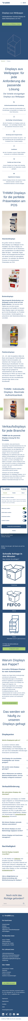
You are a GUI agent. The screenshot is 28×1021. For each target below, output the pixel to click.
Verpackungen (6, 924)
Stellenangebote (6, 941)
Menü (24, 2)
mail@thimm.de (15, 994)
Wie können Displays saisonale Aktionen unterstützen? (11, 823)
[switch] (25, 512)
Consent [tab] (5, 492)
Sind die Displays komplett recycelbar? (10, 853)
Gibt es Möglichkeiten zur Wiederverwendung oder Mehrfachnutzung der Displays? (12, 878)
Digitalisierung (5, 927)
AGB (3, 1007)
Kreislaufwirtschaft (7, 870)
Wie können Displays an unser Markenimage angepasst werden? (12, 829)
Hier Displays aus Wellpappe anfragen (11, 24)
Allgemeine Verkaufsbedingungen (11, 929)
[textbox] (14, 600)
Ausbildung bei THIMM (8, 945)
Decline (14, 530)
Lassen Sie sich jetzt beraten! (10, 703)
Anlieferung (5, 960)
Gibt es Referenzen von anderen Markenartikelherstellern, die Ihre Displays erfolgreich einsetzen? (12, 775)
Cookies (4, 1004)
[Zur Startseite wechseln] (6, 3)
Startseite (3, 61)
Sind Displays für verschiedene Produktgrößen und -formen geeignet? (11, 760)
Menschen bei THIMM (8, 943)
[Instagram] (10, 1014)
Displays (4, 926)
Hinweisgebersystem (7, 1009)
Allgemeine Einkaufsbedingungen (10, 955)
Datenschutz (5, 1001)
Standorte (4, 970)
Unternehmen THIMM (7, 968)
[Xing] (7, 1014)
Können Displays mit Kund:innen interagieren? (12, 836)
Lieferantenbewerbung (8, 953)
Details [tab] (14, 492)
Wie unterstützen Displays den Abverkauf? (11, 793)
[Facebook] (14, 1014)
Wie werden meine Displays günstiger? (10, 768)
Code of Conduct (6, 972)
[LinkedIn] (3, 1014)
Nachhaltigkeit (5, 931)
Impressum (5, 998)
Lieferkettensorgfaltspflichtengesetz (11, 958)
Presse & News (6, 974)
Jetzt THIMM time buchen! (9, 983)
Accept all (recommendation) (14, 526)
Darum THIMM (6, 939)
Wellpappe (17, 858)
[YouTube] (18, 1014)
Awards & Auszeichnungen (9, 975)
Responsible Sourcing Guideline (10, 956)
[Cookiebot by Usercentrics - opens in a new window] (21, 489)
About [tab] (23, 492)
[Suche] (23, 903)
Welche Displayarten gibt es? (11, 740)
